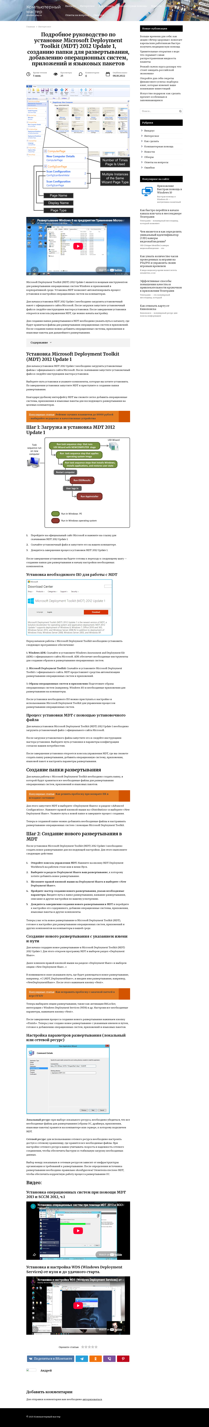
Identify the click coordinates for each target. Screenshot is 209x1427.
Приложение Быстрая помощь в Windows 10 (169, 189)
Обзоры (170, 6)
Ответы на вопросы (77, 15)
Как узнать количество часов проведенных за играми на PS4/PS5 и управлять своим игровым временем (159, 261)
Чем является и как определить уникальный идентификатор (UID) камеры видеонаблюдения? (161, 236)
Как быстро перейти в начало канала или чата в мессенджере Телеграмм (161, 213)
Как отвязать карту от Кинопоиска (154, 307)
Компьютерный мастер (43, 9)
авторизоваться (92, 1399)
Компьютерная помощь (132, 6)
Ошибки (99, 15)
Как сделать (106, 6)
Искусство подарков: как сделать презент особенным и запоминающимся (160, 97)
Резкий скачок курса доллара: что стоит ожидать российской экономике (160, 70)
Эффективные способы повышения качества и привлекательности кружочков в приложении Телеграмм (161, 285)
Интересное (87, 6)
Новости (156, 6)
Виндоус (70, 6)
